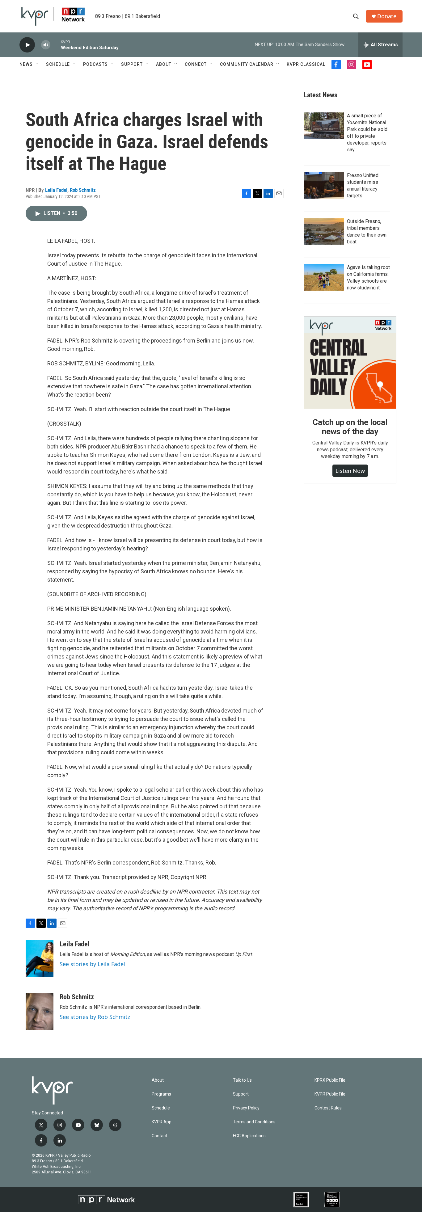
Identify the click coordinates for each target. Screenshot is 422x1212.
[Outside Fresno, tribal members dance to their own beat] (324, 231)
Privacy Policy (246, 1108)
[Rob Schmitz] (39, 1011)
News (26, 64)
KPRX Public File (329, 1080)
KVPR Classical (306, 64)
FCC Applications (249, 1136)
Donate (386, 16)
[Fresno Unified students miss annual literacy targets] (324, 185)
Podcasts (95, 64)
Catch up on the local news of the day (350, 427)
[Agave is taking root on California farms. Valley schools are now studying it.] (324, 277)
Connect (196, 64)
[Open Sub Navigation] (37, 64)
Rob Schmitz (83, 190)
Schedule (58, 64)
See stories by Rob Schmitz (95, 1017)
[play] (27, 44)
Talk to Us (242, 1080)
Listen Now (350, 470)
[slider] (56, 44)
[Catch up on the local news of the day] (350, 363)
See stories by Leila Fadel (92, 964)
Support (132, 64)
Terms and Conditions (254, 1122)
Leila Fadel (56, 190)
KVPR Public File (329, 1094)
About (163, 64)
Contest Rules (328, 1108)
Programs (161, 1094)
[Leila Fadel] (39, 958)
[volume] (45, 45)
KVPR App (161, 1122)
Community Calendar (246, 64)
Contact (159, 1136)
